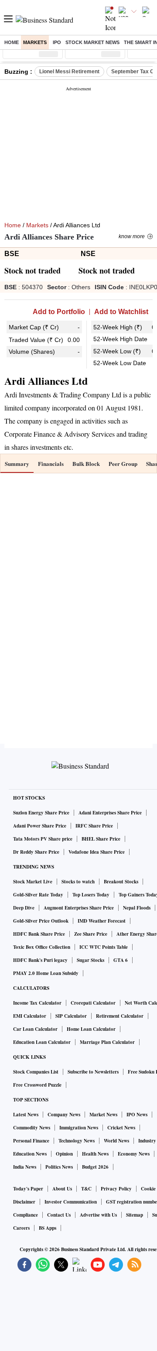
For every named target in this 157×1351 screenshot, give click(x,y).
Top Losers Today (90, 895)
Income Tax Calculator (37, 1003)
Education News (30, 1154)
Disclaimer (24, 1202)
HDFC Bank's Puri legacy (40, 960)
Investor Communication (70, 1202)
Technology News (76, 1141)
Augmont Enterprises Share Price (79, 908)
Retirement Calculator (119, 1016)
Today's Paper (28, 1189)
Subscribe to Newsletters (93, 1072)
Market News (103, 1115)
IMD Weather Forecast (102, 921)
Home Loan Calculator (91, 1029)
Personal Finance (31, 1141)
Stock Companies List (35, 1072)
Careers (21, 1228)
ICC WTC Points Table (103, 947)
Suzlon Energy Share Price (41, 813)
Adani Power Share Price (39, 826)
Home (11, 42)
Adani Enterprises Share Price (110, 813)
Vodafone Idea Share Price (96, 852)
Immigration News (78, 1128)
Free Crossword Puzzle (37, 1085)
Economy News (134, 1154)
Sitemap (134, 1215)
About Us (62, 1189)
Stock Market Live (32, 882)
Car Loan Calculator (35, 1029)
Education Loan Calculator (42, 1042)
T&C (86, 1189)
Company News (64, 1115)
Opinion (64, 1154)
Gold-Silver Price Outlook (40, 921)
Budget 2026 (95, 1167)
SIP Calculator (71, 1016)
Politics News (59, 1167)
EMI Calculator (29, 1016)
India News (24, 1167)
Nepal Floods (136, 908)
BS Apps (47, 1228)
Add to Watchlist (121, 312)
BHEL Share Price (101, 839)
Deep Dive (23, 908)
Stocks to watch (78, 882)
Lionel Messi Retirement (69, 71)
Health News (95, 1154)
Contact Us (59, 1215)
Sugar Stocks (90, 960)
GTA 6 (120, 960)
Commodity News (31, 1128)
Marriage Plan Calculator (107, 1042)
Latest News (25, 1115)
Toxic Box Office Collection (41, 947)
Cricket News (121, 1128)
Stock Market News (92, 42)
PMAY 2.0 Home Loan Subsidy (45, 973)
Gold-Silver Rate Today (38, 895)
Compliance (25, 1215)
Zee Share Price (90, 934)
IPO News (136, 1115)
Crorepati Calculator (93, 1003)
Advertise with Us (98, 1215)
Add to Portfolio (59, 312)
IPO (57, 42)
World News (116, 1141)
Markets (35, 42)
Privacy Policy (116, 1189)
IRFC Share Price (94, 826)
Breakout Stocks (121, 882)
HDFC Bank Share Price (39, 934)
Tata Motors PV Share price (42, 839)
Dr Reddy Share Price (36, 852)
